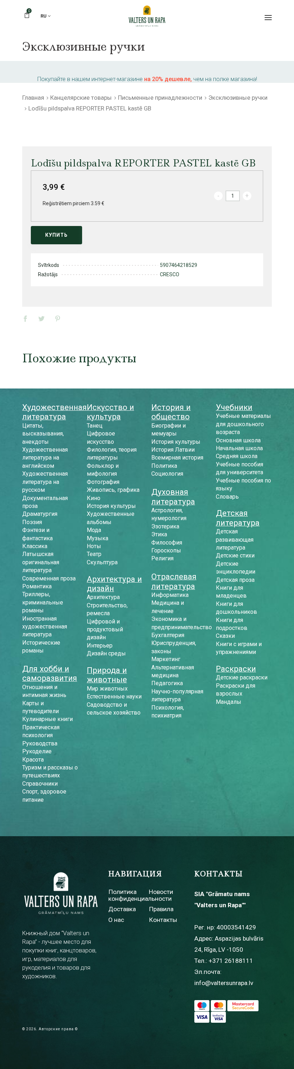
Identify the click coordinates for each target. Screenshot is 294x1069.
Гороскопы (166, 550)
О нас (116, 919)
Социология (167, 473)
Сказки (225, 635)
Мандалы (228, 701)
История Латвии (173, 449)
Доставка (122, 909)
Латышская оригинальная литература (40, 562)
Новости (161, 891)
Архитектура (103, 597)
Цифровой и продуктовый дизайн (105, 629)
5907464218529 (178, 265)
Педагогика (167, 683)
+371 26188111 (231, 960)
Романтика (37, 586)
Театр (94, 554)
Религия (162, 558)
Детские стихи (235, 555)
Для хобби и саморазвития (49, 673)
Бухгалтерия (167, 635)
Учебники (234, 407)
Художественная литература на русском (45, 481)
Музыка (97, 538)
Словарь (227, 496)
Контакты (163, 919)
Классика (34, 546)
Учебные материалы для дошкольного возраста (243, 424)
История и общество (171, 411)
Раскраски (236, 668)
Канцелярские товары (81, 97)
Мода (94, 530)
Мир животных (107, 688)
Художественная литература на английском (45, 457)
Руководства (39, 743)
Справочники (40, 783)
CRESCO (169, 274)
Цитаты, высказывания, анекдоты (43, 433)
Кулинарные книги (47, 719)
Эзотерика (165, 526)
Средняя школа (236, 456)
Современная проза (49, 578)
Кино (93, 498)
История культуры (111, 506)
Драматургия (39, 513)
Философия (166, 542)
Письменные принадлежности (160, 97)
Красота (33, 759)
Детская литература (238, 517)
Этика (159, 534)
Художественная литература (54, 411)
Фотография (103, 482)
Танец (95, 425)
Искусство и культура (110, 411)
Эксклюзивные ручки (237, 97)
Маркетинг (165, 659)
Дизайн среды (106, 653)
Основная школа (238, 440)
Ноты (94, 546)
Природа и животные (107, 674)
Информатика (170, 595)
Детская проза (235, 579)
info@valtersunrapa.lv (223, 982)
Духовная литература (173, 496)
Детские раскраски (241, 677)
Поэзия (32, 522)
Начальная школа (239, 448)
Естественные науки (114, 696)
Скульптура (102, 562)
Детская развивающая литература (234, 539)
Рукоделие (37, 751)
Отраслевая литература (173, 581)
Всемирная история (177, 457)
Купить (56, 235)
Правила (161, 909)
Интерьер (100, 645)
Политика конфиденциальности (140, 895)
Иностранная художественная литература (44, 626)
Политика (164, 465)
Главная (33, 97)
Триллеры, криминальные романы (42, 602)
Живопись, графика (113, 489)
